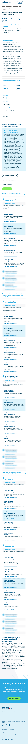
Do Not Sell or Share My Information (9, 739)
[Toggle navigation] (25, 2)
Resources (16, 711)
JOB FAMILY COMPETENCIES (10, 180)
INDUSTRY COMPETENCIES (10, 175)
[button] (7, 188)
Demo (20, 2)
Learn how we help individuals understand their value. (13, 721)
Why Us (3, 711)
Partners (16, 714)
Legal (3, 732)
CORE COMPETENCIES (8, 184)
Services (4, 718)
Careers (15, 716)
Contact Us (16, 718)
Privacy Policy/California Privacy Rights (10, 734)
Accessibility (5, 736)
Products (4, 716)
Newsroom (4, 714)
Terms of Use (5, 737)
